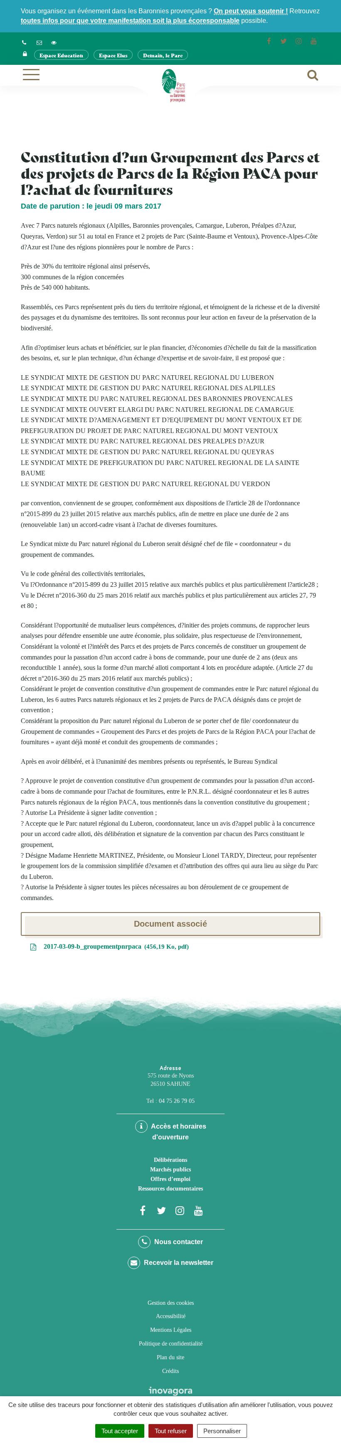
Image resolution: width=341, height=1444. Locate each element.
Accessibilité (170, 1316)
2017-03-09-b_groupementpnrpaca (114, 946)
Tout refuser (171, 1430)
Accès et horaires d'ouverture (178, 1132)
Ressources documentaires (170, 1189)
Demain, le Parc (163, 55)
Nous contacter (178, 1241)
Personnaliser (222, 1430)
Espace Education (61, 55)
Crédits (170, 1371)
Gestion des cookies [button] (171, 1303)
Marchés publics (170, 1169)
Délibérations (170, 1160)
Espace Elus (113, 55)
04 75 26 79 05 (177, 1101)
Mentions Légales (170, 1330)
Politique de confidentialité (171, 1344)
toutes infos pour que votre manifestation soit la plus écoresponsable (130, 20)
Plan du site (170, 1357)
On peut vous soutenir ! (251, 11)
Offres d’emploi (170, 1179)
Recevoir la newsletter (177, 1262)
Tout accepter (119, 1430)
